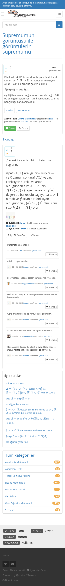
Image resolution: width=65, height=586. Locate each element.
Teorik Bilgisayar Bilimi (17, 475)
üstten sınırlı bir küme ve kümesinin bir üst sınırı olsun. (31, 416)
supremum (24, 110)
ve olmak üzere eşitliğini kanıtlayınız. (30, 396)
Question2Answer (26, 575)
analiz (9, 110)
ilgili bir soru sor (17, 235)
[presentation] (17, 77)
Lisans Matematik (27, 118)
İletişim (5, 555)
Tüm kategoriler (19, 455)
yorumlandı (36, 250)
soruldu (24, 121)
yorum (25, 128)
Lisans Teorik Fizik (15, 489)
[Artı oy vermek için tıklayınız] (6, 68)
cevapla (53, 254)
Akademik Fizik (13, 469)
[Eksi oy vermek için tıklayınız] (6, 71)
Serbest (9, 510)
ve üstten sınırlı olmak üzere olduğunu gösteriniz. (29, 436)
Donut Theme (10, 570)
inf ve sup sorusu (15, 383)
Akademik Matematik (16, 462)
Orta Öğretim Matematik (18, 503)
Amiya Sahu (39, 570)
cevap (11, 128)
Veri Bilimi (10, 496)
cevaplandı (11, 225)
